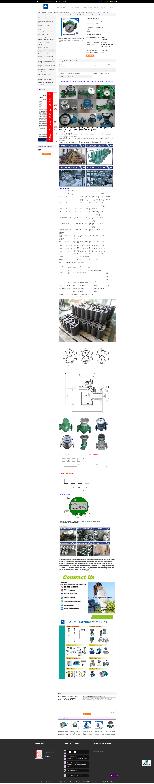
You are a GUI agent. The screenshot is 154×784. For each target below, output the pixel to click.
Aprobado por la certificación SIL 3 (49, 751)
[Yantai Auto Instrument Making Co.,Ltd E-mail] (59, 702)
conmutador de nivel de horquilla (46, 59)
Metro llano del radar (43, 47)
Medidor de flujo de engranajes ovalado (57, 12)
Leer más (47, 756)
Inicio (57, 7)
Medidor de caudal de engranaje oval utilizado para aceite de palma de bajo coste (99, 734)
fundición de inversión (43, 71)
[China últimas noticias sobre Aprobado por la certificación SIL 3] (39, 754)
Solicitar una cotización (102, 1)
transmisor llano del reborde (45, 32)
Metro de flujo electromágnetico (46, 39)
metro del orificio (67, 690)
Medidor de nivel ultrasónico (45, 53)
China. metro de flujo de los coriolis (61, 781)
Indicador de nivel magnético (45, 82)
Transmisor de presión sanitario (46, 37)
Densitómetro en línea (43, 42)
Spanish (114, 1)
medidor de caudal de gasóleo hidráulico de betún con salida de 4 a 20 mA (71, 40)
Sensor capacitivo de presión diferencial (45, 22)
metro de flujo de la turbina (45, 79)
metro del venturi (75, 690)
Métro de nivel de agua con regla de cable (46, 62)
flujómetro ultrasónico (43, 44)
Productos (64, 7)
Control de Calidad (99, 7)
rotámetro (82, 690)
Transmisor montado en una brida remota (46, 28)
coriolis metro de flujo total (44, 74)
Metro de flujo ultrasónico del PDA (46, 56)
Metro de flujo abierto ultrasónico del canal (46, 66)
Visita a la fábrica (87, 7)
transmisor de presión (43, 34)
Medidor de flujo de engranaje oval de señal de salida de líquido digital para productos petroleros (110, 735)
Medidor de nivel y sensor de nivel (46, 69)
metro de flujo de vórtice (44, 25)
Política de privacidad (45, 781)
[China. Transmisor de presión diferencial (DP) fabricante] (45, 6)
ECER (83, 783)
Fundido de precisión (43, 77)
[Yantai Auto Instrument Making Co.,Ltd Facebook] (75, 752)
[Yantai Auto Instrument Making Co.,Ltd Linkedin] (69, 752)
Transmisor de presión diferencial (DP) (46, 18)
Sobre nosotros (75, 7)
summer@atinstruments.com (46, 1)
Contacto (110, 7)
